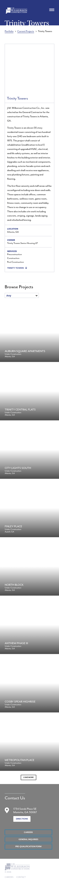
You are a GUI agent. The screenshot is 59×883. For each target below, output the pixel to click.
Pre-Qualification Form (28, 846)
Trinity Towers (15, 268)
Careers (28, 832)
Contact (21, 877)
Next (49, 69)
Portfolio (9, 31)
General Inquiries (28, 839)
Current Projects (25, 31)
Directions (22, 819)
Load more (28, 777)
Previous (10, 69)
